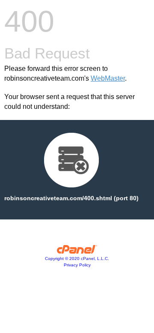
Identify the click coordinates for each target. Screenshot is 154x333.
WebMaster (108, 78)
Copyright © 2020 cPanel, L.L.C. (77, 258)
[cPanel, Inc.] (77, 251)
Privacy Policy (77, 265)
